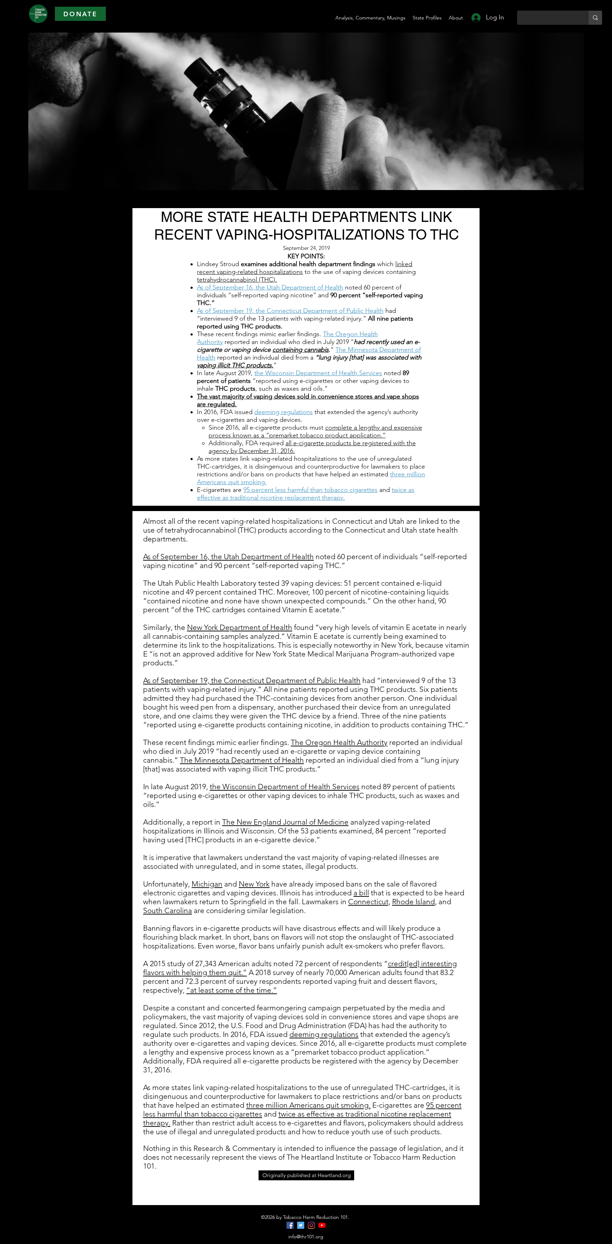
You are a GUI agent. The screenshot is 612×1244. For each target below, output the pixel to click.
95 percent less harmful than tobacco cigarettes (310, 490)
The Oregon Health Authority (339, 742)
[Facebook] (290, 1225)
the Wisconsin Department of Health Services (318, 373)
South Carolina (167, 910)
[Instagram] (311, 1225)
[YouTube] (321, 1225)
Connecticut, (369, 901)
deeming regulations (283, 412)
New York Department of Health (239, 627)
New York (254, 883)
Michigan (207, 883)
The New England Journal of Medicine (285, 822)
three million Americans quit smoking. (308, 1105)
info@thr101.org (305, 1236)
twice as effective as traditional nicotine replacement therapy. (305, 493)
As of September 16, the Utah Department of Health (270, 287)
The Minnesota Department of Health (242, 760)
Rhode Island (413, 901)
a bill (361, 892)
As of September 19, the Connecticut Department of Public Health (290, 311)
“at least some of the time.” (231, 990)
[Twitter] (300, 1225)
